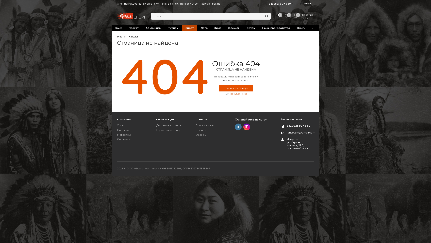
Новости (123, 130)
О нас (121, 125)
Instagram (246, 127)
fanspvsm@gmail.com (301, 132)
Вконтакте (238, 127)
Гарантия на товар (168, 130)
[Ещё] (314, 28)
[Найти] (267, 16)
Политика (123, 139)
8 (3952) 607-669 (298, 125)
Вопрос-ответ (205, 125)
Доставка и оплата (168, 125)
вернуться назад (238, 93)
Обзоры (201, 134)
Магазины (124, 134)
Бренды (201, 130)
